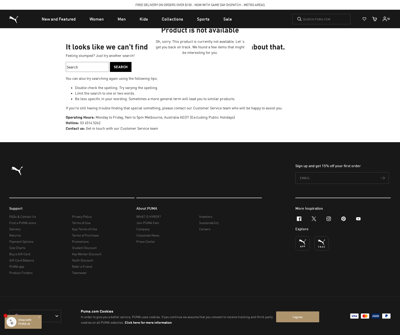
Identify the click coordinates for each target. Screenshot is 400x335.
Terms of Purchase (85, 235)
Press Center (145, 241)
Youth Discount (82, 260)
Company (143, 229)
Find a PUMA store (22, 223)
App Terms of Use (84, 229)
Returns (15, 235)
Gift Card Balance (21, 260)
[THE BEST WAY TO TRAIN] (321, 243)
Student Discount (84, 248)
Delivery (15, 229)
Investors (205, 216)
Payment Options (21, 241)
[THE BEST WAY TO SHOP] (302, 243)
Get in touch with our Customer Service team (122, 128)
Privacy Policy (82, 216)
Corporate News (147, 235)
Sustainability (209, 223)
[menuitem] (59, 19)
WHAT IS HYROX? (148, 216)
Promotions (80, 241)
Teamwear (79, 273)
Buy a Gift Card (19, 254)
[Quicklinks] (386, 19)
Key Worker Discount (86, 254)
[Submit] (299, 19)
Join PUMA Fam (147, 223)
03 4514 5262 (90, 122)
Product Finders (21, 273)
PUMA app (16, 266)
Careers (204, 229)
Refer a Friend (82, 266)
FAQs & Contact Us (22, 216)
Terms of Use (81, 223)
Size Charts (17, 248)
